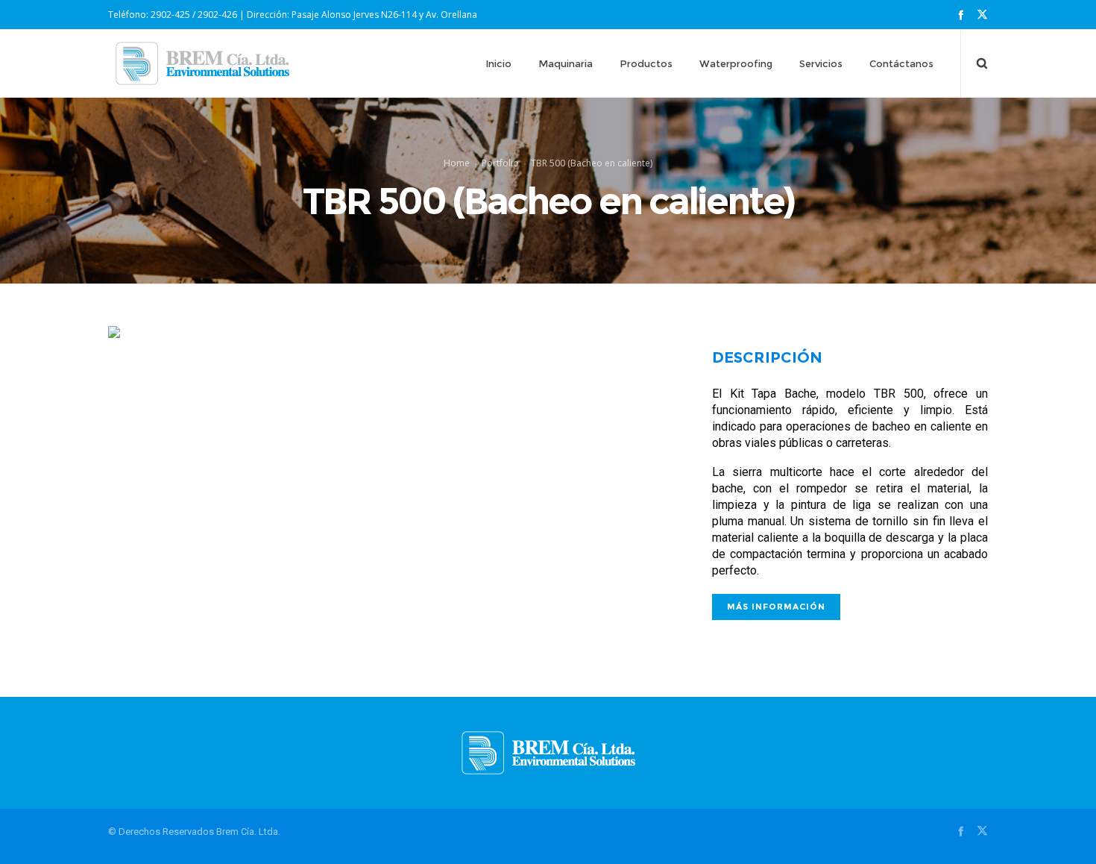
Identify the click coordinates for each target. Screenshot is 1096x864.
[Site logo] (202, 63)
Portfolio (500, 163)
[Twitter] (982, 14)
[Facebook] (960, 14)
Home (457, 163)
